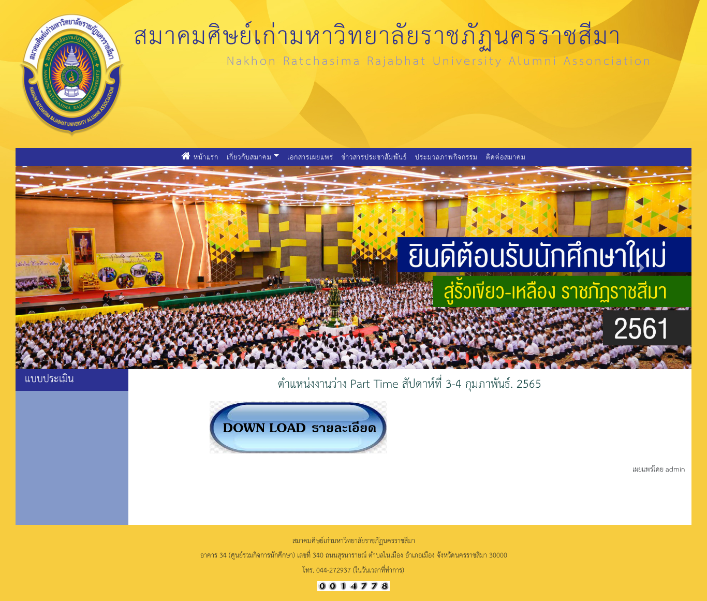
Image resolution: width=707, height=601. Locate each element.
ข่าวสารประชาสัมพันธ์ (374, 156)
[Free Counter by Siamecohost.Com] (353, 584)
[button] (66, 267)
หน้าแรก (207, 156)
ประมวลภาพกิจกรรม (446, 156)
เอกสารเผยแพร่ (310, 156)
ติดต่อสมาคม (506, 156)
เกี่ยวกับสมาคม (249, 156)
